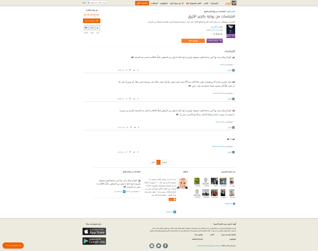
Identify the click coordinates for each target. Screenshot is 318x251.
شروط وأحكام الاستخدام (203, 245)
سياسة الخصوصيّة (216, 245)
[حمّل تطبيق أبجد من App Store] (94, 231)
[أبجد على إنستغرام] (151, 246)
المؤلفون (164, 3)
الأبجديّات (214, 3)
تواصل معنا (199, 234)
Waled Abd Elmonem (231, 197)
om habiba (205, 186)
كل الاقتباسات (118, 191)
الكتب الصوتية (194, 3)
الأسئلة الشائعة (197, 238)
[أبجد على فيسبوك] (165, 246)
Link (126, 70)
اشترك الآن (193, 40)
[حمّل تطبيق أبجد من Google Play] (94, 241)
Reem (216, 186)
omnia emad (197, 186)
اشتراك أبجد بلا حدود (228, 234)
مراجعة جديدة (90, 20)
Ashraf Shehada (205, 197)
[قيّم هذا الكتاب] (91, 15)
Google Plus (130, 70)
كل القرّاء (228, 203)
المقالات (154, 3)
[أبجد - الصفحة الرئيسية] (227, 3)
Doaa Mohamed (218, 93)
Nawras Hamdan (218, 146)
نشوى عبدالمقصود (231, 186)
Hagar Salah (220, 122)
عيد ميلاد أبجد (177, 3)
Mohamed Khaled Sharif (223, 197)
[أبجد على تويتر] (158, 246)
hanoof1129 (197, 197)
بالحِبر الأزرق (231, 11)
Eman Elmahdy (223, 186)
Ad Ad (222, 64)
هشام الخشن (214, 30)
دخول (84, 2)
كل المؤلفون (169, 212)
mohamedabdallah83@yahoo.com (214, 197)
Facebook (137, 70)
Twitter (134, 70)
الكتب (206, 3)
